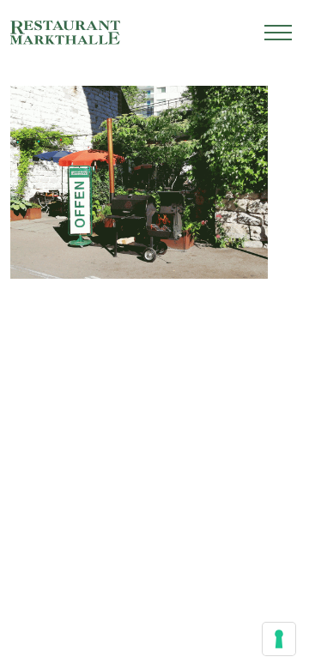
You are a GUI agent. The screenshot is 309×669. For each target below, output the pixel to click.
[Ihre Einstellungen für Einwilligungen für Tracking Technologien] (279, 639)
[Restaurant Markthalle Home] (65, 33)
